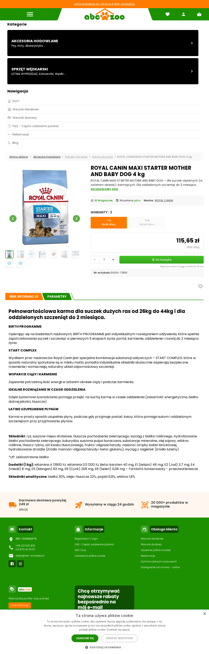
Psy (13, 46)
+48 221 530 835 (25, 545)
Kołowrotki (46, 74)
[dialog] (104, 632)
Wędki (59, 74)
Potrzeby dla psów (76, 157)
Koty (21, 46)
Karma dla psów (102, 157)
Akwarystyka (34, 46)
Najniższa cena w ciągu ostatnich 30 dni (182, 266)
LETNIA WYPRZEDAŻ (24, 74)
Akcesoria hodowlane (34, 40)
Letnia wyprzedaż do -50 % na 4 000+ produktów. (104, 4)
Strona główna (18, 157)
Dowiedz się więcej (118, 629)
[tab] (23, 296)
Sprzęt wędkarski (29, 69)
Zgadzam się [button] (85, 638)
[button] (104, 647)
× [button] (204, 613)
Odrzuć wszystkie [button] (119, 638)
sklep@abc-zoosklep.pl (30, 555)
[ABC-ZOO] (104, 14)
